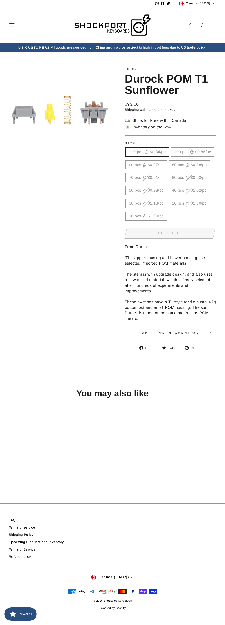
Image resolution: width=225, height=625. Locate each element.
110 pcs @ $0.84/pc (147, 152)
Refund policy (20, 556)
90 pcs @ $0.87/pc (146, 165)
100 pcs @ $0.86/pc (192, 152)
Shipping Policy (21, 534)
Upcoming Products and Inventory (36, 542)
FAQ (12, 520)
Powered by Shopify (112, 608)
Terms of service (22, 527)
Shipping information (170, 332)
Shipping (132, 109)
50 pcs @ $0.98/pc (146, 190)
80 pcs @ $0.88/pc (189, 165)
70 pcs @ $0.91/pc (146, 177)
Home (129, 69)
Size (130, 143)
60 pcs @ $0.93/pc (189, 177)
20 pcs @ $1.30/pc (189, 203)
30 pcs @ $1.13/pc (146, 203)
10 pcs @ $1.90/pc (146, 216)
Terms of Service (22, 549)
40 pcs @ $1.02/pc (189, 190)
